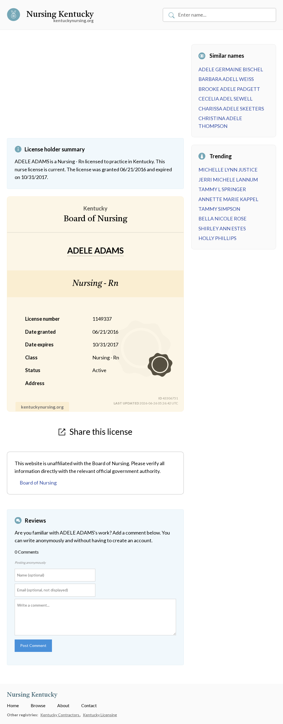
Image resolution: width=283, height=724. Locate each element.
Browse (38, 705)
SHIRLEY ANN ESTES (222, 228)
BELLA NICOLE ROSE (222, 218)
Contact (89, 705)
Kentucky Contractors (60, 714)
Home (13, 705)
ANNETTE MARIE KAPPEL (228, 199)
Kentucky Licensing (100, 714)
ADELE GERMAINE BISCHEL (230, 69)
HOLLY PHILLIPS (217, 238)
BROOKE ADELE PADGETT (229, 89)
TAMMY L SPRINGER (222, 189)
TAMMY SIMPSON (219, 209)
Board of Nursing (38, 483)
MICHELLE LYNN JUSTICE (228, 170)
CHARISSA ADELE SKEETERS (231, 109)
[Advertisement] (95, 91)
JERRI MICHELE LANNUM (228, 180)
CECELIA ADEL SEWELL (225, 99)
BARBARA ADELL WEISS (226, 79)
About (63, 705)
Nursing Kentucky (60, 14)
